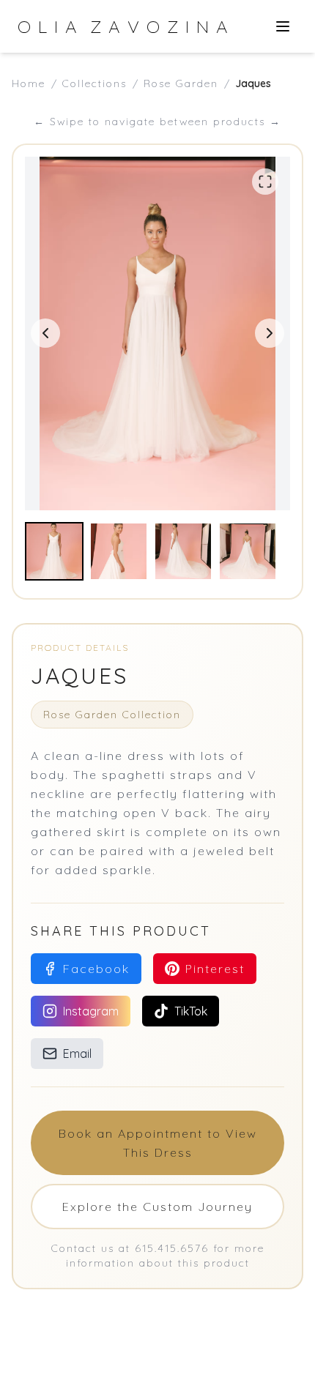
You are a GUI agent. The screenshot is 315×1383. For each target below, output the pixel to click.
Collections (94, 83)
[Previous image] (45, 333)
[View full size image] (265, 181)
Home (28, 83)
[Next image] (269, 333)
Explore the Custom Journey (157, 1206)
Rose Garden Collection (112, 714)
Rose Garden (181, 83)
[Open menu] (282, 26)
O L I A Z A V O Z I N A (123, 26)
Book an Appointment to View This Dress (158, 1143)
